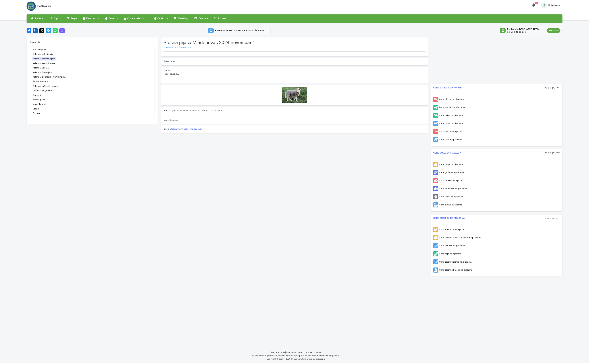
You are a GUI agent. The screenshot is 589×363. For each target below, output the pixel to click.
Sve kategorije (39, 49)
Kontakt (222, 18)
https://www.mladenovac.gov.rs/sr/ (185, 129)
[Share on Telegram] (48, 30)
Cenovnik (203, 18)
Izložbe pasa (39, 99)
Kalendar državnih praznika (46, 86)
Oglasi (56, 18)
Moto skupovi (39, 104)
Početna (38, 18)
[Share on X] (41, 30)
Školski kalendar (40, 81)
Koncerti (37, 95)
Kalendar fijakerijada (42, 72)
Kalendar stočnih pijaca (44, 58)
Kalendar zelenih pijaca (44, 54)
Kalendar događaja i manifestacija (49, 77)
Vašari (36, 108)
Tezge (73, 18)
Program (37, 113)
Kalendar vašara (41, 67)
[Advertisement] (253, 155)
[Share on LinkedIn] (35, 30)
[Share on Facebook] (29, 30)
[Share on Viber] (62, 30)
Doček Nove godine (42, 90)
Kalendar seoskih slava (44, 63)
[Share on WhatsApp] (55, 30)
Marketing (182, 18)
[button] (91, 18)
